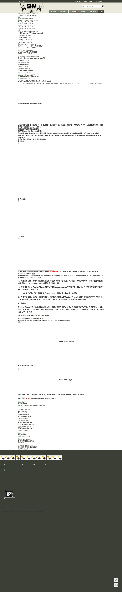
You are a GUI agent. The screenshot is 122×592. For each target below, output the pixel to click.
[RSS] (9, 493)
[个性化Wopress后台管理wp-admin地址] (28, 31)
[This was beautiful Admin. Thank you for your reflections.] (43, 457)
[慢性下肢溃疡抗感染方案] (24, 426)
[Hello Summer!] (31, 7)
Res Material (83, 11)
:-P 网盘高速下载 (34, 315)
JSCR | (22, 454)
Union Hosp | (12, 454)
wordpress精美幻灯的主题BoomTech (30, 318)
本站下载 (91, 271)
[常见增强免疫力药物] (23, 414)
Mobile (85, 1)
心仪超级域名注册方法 (25, 64)
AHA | (4, 454)
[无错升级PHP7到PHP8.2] (25, 68)
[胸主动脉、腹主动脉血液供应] (25, 445)
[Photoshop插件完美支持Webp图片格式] (55, 464)
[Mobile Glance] (9, 503)
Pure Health (63, 11)
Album (80, 1)
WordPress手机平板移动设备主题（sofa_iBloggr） (35, 81)
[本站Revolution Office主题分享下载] (13, 464)
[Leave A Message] (116, 580)
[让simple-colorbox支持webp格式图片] (28, 44)
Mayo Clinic (22, 435)
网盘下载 (82, 271)
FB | (45, 454)
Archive (100, 1)
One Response (28, 42)
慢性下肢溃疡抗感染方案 (26, 428)
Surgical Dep (26, 409)
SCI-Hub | (68, 454)
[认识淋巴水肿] (22, 402)
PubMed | (73, 454)
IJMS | (7, 454)
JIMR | (29, 454)
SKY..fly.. (44, 511)
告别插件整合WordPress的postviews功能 (31, 58)
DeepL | (77, 454)
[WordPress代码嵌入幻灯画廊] (25, 50)
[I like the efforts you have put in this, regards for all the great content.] (38, 457)
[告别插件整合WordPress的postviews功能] (28, 56)
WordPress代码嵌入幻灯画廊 (27, 52)
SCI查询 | (63, 454)
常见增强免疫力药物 (24, 416)
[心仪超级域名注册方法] (24, 62)
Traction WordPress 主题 (26, 274)
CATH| (26, 454)
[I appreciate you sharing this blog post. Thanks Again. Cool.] (23, 457)
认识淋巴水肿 (22, 403)
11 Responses (27, 413)
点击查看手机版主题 (54, 271)
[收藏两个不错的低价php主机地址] (26, 74)
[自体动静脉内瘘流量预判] (24, 439)
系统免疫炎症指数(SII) (25, 422)
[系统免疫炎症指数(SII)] (24, 420)
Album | (52, 454)
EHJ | (1, 454)
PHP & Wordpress (27, 39)
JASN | (38, 454)
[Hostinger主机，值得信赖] (9, 479)
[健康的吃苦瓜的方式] (39, 464)
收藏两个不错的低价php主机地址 (28, 76)
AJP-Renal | (34, 454)
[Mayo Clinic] (21, 433)
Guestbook (90, 1)
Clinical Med (53, 11)
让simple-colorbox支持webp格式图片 (30, 46)
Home (76, 1)
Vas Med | (18, 454)
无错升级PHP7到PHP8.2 (26, 70)
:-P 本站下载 (43, 315)
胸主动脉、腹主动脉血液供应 (27, 447)
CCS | (42, 454)
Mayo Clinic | (57, 454)
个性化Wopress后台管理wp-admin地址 (31, 33)
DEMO (27, 398)
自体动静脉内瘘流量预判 (26, 441)
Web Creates (93, 11)
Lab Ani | (48, 454)
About (95, 1)
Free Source (73, 11)
